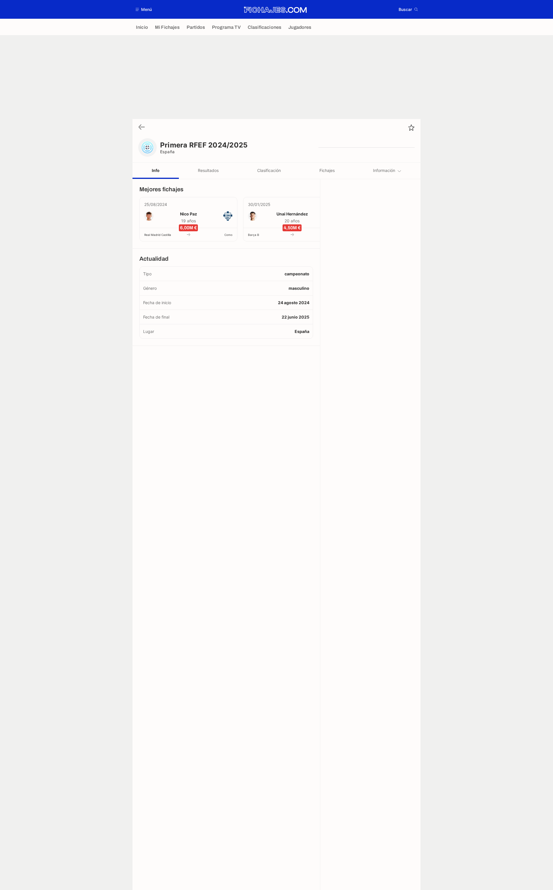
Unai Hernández (292, 213)
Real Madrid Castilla (157, 234)
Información (384, 170)
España (167, 151)
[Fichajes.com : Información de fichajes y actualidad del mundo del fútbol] (275, 9)
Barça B (253, 234)
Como (228, 234)
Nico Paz (188, 213)
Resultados (208, 170)
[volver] (141, 127)
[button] (143, 9)
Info (156, 170)
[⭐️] (411, 127)
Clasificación (269, 170)
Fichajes (327, 170)
